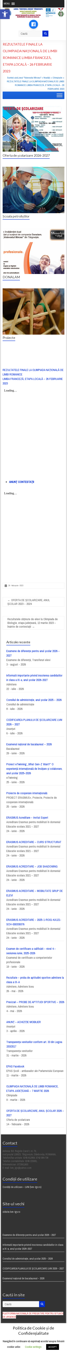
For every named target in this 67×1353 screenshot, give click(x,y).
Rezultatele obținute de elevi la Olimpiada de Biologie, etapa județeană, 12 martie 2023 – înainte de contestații (32, 623)
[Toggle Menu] (60, 95)
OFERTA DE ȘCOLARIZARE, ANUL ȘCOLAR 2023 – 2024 (28, 602)
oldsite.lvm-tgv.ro (11, 1211)
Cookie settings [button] (33, 1347)
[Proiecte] (33, 290)
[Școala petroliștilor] (33, 169)
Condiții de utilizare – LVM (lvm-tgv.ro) (22, 1187)
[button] (5, 14)
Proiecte (9, 338)
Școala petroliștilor (16, 216)
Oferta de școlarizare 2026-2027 (26, 155)
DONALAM (11, 277)
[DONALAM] (33, 229)
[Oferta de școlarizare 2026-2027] (33, 108)
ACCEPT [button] (52, 1347)
